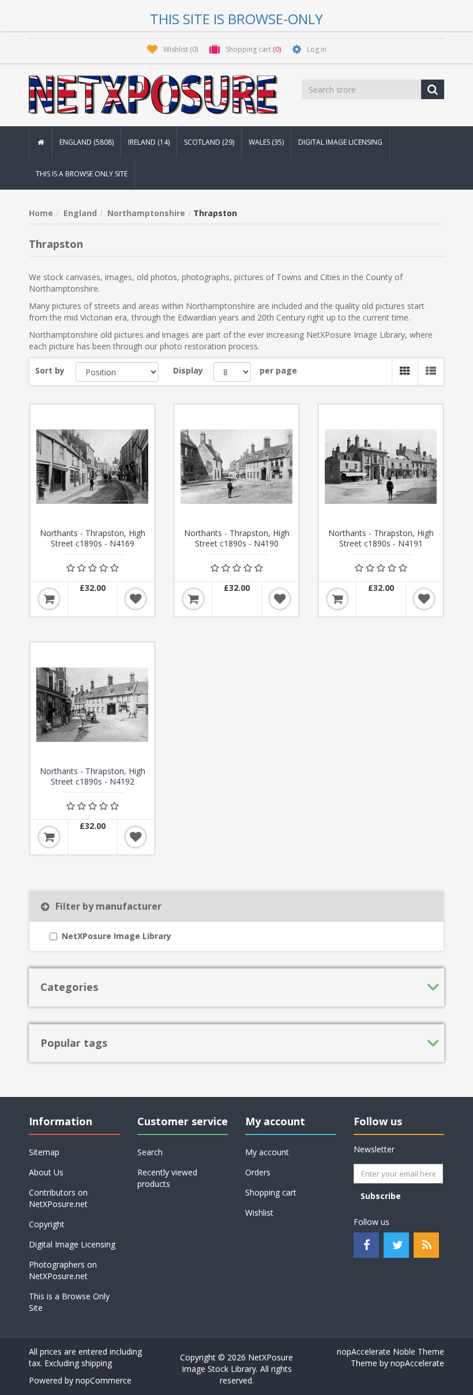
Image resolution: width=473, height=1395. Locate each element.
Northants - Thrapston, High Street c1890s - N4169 (92, 538)
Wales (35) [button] (266, 142)
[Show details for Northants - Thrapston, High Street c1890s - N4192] (92, 704)
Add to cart (49, 598)
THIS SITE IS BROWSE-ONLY (236, 18)
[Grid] (405, 372)
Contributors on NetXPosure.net (58, 1198)
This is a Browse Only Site (81, 174)
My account (267, 1152)
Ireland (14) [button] (149, 142)
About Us (46, 1172)
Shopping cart (270, 1192)
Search (150, 1152)
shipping (96, 1363)
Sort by (50, 370)
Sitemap (44, 1152)
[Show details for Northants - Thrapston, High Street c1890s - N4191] (381, 466)
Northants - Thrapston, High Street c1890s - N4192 (92, 776)
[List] (431, 372)
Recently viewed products (167, 1178)
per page (278, 370)
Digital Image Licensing (340, 142)
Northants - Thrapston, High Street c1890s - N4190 (237, 538)
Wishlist (259, 1212)
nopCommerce (104, 1380)
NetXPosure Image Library (116, 935)
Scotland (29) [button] (209, 142)
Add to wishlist (135, 598)
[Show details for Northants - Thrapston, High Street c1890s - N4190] (236, 466)
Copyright (47, 1224)
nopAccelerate (417, 1363)
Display (188, 370)
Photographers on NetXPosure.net (63, 1270)
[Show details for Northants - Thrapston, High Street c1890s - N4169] (92, 466)
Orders (258, 1172)
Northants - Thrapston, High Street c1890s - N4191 (381, 538)
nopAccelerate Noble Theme (390, 1351)
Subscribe (381, 1195)
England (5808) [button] (86, 142)
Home (41, 213)
